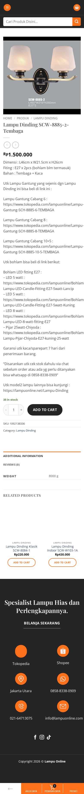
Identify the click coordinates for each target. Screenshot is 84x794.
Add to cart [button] (21, 562)
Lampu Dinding (46, 118)
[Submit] (76, 21)
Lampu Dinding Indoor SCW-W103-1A (62, 548)
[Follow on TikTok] (49, 737)
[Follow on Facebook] (35, 737)
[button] (7, 7)
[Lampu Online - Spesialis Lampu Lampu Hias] (42, 7)
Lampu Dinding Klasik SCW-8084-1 (21, 548)
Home (7, 118)
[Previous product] (15, 145)
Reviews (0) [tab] (11, 464)
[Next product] (7, 145)
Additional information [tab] (23, 456)
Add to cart (45, 409)
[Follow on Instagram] (42, 737)
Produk (23, 118)
